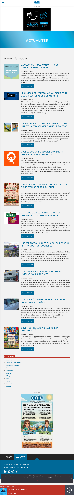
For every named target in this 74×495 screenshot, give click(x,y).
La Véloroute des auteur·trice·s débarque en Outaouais (40, 66)
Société (8, 381)
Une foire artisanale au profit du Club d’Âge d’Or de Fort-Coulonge (44, 185)
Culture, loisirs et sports (13, 362)
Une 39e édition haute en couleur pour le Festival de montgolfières (45, 244)
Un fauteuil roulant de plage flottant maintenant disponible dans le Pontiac (44, 125)
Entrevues (9, 360)
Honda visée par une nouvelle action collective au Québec (43, 301)
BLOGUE (8, 386)
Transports (9, 383)
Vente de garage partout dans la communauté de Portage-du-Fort (40, 214)
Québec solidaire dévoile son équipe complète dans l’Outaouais (42, 153)
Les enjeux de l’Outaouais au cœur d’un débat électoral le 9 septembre (44, 94)
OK (37, 480)
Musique (8, 373)
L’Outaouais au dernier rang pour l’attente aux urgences (41, 272)
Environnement (10, 368)
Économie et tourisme (12, 365)
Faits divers (9, 370)
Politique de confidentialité (17, 467)
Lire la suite (27, 86)
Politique (8, 376)
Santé (7, 378)
